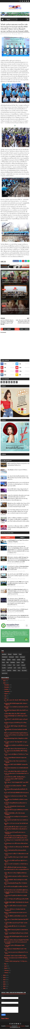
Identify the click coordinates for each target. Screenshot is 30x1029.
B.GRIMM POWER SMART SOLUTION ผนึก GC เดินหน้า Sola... (16, 902)
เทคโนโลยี (10, 667)
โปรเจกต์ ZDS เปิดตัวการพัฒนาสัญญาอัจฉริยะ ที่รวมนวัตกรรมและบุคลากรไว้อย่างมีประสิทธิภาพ (18, 489)
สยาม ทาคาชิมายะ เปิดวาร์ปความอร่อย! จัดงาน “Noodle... (15, 761)
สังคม (19, 670)
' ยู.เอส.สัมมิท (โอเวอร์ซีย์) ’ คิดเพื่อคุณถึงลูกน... (15, 776)
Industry (13, 659)
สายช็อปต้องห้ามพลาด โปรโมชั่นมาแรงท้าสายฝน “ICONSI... (15, 892)
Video (23, 662)
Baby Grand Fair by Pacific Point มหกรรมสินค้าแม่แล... (16, 820)
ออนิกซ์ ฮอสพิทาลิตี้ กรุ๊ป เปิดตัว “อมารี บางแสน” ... (16, 826)
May (5, 964)
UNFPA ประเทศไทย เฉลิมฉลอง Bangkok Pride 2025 (16, 940)
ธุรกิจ (15, 667)
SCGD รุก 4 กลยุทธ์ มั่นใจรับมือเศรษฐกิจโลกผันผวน (16, 733)
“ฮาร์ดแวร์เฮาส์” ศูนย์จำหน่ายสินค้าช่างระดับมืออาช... (15, 896)
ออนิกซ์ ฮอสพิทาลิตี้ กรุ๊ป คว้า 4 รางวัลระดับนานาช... (15, 926)
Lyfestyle (18, 659)
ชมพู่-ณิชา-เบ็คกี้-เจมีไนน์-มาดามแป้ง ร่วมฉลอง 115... (15, 906)
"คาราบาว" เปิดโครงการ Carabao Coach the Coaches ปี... (14, 909)
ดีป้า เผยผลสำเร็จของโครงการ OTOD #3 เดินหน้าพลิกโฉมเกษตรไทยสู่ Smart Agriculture (18, 610)
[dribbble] (24, 1)
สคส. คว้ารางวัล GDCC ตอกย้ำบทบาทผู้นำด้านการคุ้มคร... (15, 860)
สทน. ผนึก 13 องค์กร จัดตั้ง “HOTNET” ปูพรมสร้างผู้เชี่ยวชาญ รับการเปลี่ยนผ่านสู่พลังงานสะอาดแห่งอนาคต (18, 575)
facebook (27, 329)
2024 (4, 975)
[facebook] (20, 1)
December (6, 685)
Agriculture (4, 654)
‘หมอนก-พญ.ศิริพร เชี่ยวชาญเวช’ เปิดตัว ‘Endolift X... (16, 857)
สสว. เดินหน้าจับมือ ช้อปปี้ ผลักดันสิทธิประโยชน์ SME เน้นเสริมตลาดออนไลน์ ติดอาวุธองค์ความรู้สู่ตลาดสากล (18, 477)
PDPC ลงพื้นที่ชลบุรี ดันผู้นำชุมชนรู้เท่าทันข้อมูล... (15, 867)
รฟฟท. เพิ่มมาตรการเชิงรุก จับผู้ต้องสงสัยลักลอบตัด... (15, 873)
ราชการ (3, 670)
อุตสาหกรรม (4, 673)
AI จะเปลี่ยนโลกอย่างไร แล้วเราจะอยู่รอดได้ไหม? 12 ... (16, 869)
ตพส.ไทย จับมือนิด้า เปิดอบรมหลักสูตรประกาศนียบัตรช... (15, 880)
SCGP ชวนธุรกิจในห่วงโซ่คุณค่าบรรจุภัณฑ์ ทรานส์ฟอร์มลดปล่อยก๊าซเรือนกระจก (18, 464)
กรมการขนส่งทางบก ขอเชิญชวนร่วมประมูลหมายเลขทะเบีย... (16, 817)
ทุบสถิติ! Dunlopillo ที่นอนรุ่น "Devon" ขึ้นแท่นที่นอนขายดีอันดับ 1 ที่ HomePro (18, 541)
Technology (12, 662)
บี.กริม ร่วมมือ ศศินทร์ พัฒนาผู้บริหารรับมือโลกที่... (16, 771)
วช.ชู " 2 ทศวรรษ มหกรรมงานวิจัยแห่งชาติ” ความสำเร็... (16, 952)
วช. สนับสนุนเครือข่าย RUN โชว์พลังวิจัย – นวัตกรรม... (14, 779)
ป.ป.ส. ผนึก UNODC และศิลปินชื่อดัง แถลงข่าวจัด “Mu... (15, 916)
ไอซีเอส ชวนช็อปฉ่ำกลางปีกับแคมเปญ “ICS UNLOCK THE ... (16, 847)
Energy (20, 654)
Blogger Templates (21, 1026)
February (6, 970)
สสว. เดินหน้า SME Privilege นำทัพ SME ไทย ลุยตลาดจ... (15, 726)
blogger (17, 329)
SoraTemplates (8, 1026)
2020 (4, 984)
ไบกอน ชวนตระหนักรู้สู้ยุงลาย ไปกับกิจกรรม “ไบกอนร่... (16, 754)
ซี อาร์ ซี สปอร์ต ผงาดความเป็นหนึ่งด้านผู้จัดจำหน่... (16, 890)
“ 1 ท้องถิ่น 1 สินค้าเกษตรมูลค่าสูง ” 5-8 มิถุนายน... (16, 961)
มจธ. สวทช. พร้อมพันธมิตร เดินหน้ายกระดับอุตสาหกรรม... (14, 806)
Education (15, 654)
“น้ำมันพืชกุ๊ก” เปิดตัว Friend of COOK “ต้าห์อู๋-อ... (15, 955)
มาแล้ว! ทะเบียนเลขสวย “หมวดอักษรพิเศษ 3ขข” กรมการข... (16, 773)
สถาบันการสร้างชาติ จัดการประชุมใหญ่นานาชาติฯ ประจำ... (16, 735)
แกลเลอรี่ (23, 665)
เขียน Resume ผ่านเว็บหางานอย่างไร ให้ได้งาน (17, 469)
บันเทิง (19, 667)
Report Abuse (5, 1018)
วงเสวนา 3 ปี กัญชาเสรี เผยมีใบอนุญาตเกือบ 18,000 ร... (16, 899)
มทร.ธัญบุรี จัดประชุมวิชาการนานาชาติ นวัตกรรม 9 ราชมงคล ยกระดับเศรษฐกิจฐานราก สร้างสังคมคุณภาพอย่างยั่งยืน (18, 484)
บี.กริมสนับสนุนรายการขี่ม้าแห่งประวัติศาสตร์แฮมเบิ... (16, 843)
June (5, 698)
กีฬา (14, 665)
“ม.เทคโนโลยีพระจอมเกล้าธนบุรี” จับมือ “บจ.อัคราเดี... (15, 923)
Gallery (17, 657)
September (7, 691)
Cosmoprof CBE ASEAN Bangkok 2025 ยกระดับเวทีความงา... (16, 937)
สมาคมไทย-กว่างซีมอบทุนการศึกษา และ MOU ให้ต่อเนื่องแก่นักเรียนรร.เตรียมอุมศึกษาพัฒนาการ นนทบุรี (18, 527)
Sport (7, 662)
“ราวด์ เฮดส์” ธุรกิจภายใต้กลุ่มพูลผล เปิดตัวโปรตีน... (14, 945)
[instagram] (26, 1)
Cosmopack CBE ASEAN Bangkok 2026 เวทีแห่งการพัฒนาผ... (15, 703)
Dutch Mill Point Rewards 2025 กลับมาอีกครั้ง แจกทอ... (16, 710)
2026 (4, 680)
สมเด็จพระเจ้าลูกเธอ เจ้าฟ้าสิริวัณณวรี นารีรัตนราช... (15, 723)
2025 (4, 683)
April (5, 966)
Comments (22, 537)
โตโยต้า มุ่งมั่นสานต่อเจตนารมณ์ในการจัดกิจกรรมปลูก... (16, 876)
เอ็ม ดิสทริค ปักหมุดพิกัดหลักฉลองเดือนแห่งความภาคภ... (15, 803)
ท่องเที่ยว (4, 667)
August (6, 693)
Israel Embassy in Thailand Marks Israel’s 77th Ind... (15, 949)
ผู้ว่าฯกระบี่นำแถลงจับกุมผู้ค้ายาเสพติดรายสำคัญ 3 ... (16, 887)
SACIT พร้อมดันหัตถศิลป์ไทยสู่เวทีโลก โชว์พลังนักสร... (15, 883)
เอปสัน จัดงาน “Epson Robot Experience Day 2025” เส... (16, 919)
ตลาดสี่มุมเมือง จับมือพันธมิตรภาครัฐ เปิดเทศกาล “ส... (15, 829)
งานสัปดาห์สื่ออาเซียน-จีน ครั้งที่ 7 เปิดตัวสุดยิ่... (15, 713)
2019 (4, 986)
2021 (4, 982)
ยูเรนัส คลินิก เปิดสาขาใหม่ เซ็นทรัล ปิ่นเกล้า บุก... (16, 748)
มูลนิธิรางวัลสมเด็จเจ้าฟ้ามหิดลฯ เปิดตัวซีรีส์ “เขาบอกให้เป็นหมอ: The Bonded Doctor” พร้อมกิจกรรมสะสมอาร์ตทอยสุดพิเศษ (15, 309)
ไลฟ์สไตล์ (9, 670)
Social (21, 33)
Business (9, 654)
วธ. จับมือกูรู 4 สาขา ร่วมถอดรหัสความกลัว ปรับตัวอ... (16, 840)
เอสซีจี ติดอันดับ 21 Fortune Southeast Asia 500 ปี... (15, 730)
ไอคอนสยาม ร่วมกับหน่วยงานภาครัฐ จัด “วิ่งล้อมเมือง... (15, 796)
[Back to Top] (20, 1024)
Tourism (18, 662)
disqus (21, 329)
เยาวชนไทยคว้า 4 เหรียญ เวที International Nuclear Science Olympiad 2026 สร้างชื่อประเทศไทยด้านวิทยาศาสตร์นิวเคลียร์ (18, 568)
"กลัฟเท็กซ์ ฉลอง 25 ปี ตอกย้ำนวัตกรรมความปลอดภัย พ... (14, 832)
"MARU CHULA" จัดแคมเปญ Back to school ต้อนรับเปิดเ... (16, 930)
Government (22, 657)
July (5, 696)
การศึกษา (9, 665)
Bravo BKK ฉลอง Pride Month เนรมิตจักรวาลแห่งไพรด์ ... (15, 799)
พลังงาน (24, 667)
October (6, 689)
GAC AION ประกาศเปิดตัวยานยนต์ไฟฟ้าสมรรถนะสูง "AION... (16, 745)
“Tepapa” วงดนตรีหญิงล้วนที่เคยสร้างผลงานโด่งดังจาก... (16, 933)
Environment (11, 657)
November (6, 687)
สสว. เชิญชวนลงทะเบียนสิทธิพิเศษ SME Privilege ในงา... (15, 751)
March (6, 968)
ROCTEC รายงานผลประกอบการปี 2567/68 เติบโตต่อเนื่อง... (15, 958)
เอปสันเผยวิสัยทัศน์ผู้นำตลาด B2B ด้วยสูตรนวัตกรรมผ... (15, 716)
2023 (4, 977)
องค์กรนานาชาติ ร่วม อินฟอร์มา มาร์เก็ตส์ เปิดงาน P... (16, 864)
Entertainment (4, 657)
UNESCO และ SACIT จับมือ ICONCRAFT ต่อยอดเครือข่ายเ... (16, 764)
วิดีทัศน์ (14, 670)
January (6, 972)
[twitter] (22, 1)
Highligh (3, 659)
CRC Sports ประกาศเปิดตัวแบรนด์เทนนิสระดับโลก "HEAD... (16, 707)
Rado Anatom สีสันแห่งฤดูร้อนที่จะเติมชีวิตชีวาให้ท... (15, 789)
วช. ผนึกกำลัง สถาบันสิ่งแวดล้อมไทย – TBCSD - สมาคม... (15, 786)
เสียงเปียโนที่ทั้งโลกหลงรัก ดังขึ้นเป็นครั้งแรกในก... (16, 837)
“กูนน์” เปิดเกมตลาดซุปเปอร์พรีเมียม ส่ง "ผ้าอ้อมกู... (16, 835)
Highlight (5, 278)
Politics (23, 659)
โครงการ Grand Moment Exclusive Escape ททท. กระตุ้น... (15, 758)
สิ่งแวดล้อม (24, 670)
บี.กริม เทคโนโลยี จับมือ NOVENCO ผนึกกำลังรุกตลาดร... (16, 793)
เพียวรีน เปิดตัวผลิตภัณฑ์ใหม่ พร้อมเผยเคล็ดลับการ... (15, 850)
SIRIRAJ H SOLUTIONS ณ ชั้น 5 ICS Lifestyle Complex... (14, 813)
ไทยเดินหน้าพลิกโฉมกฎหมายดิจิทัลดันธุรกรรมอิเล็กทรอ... (16, 810)
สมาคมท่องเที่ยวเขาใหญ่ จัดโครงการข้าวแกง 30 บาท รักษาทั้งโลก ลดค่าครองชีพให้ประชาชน (14, 281)
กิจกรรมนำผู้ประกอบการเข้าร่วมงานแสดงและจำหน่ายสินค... (15, 942)
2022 (4, 979)
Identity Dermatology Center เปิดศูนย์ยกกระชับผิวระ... (16, 738)
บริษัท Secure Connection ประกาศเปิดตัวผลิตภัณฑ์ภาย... (16, 768)
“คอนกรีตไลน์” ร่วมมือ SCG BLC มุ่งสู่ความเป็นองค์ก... (15, 719)
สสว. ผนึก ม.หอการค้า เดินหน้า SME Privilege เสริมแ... (16, 700)
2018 (4, 988)
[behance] (28, 1)
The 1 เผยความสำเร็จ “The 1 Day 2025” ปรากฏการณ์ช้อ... (15, 742)
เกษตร (18, 665)
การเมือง (4, 665)
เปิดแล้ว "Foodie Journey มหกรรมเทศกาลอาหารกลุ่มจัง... (15, 913)
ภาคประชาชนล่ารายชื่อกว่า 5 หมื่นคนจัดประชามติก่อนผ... (16, 854)
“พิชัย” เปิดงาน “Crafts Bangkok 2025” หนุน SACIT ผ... (16, 782)
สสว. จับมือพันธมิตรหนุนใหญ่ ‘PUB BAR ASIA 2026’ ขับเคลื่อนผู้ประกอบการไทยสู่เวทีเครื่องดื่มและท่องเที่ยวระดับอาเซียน (18, 617)
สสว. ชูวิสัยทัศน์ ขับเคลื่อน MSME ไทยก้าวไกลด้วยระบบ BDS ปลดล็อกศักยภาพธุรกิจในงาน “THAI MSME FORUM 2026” (18, 583)
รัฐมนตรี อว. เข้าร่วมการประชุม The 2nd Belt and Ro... (16, 823)
